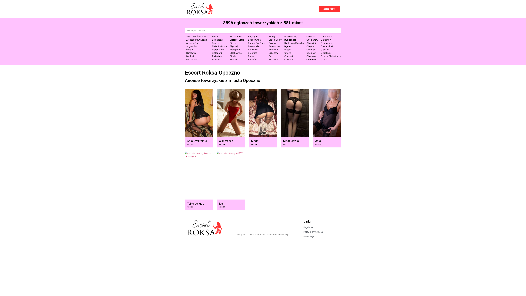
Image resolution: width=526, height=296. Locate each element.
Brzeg (272, 36)
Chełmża (310, 36)
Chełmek (288, 56)
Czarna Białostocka (331, 56)
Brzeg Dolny (275, 39)
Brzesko (273, 43)
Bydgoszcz (290, 39)
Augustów (191, 46)
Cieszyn (325, 49)
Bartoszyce (192, 59)
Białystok (217, 56)
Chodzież (311, 43)
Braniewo (253, 49)
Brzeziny (273, 49)
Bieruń (233, 43)
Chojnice (310, 49)
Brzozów (273, 53)
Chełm (287, 53)
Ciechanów (326, 43)
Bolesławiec (254, 46)
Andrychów (192, 43)
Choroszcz (312, 56)
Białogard (217, 53)
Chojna (310, 46)
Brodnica (252, 53)
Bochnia (234, 59)
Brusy (251, 56)
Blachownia (236, 53)
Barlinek (190, 56)
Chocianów (312, 39)
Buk (271, 56)
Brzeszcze (274, 46)
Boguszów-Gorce (257, 43)
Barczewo (191, 53)
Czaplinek (326, 53)
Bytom (287, 46)
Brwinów (252, 59)
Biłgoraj (234, 46)
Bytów (287, 49)
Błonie (233, 56)
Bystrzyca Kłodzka (294, 43)
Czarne (324, 59)
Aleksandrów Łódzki (196, 39)
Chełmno (289, 59)
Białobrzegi (218, 49)
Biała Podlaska (219, 46)
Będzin (215, 36)
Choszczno (326, 36)
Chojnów (311, 53)
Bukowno (273, 59)
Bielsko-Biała (237, 39)
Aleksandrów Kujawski (197, 36)
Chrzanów (326, 39)
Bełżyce (216, 43)
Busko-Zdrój (290, 36)
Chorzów (311, 59)
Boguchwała (254, 39)
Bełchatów (217, 39)
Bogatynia (253, 36)
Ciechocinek (327, 46)
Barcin (189, 49)
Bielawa (216, 59)
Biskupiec (235, 49)
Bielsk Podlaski (237, 36)
